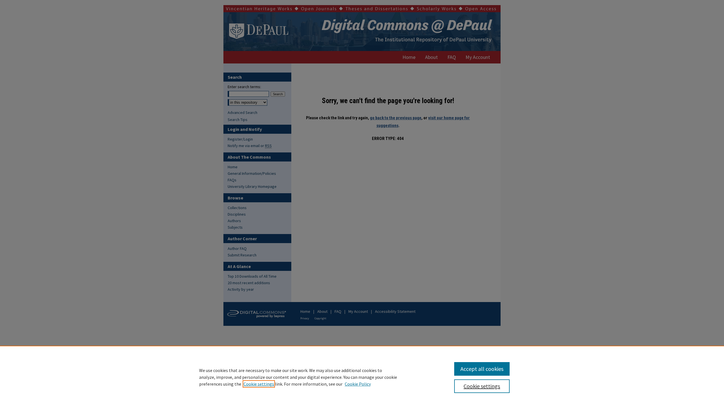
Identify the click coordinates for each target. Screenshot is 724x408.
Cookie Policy (358, 384)
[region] (362, 377)
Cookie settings (259, 384)
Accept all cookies (481, 368)
